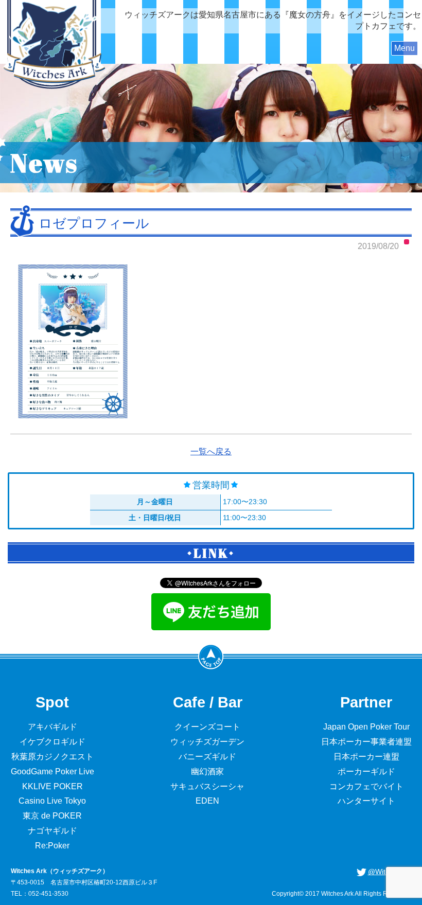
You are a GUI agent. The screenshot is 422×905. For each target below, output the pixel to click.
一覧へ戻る (211, 451)
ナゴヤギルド (52, 830)
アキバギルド (52, 726)
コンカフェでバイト (366, 786)
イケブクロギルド (52, 741)
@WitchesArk (390, 871)
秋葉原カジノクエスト (52, 756)
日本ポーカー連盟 (366, 756)
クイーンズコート (207, 726)
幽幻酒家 (207, 771)
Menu (404, 48)
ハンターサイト (366, 800)
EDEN (207, 800)
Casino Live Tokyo (52, 800)
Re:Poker (52, 845)
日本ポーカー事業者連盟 (366, 741)
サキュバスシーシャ (207, 786)
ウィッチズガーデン (207, 741)
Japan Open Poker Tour (366, 726)
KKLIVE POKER (52, 786)
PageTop (211, 656)
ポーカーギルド (366, 771)
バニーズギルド (207, 756)
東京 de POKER (52, 815)
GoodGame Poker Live (52, 771)
